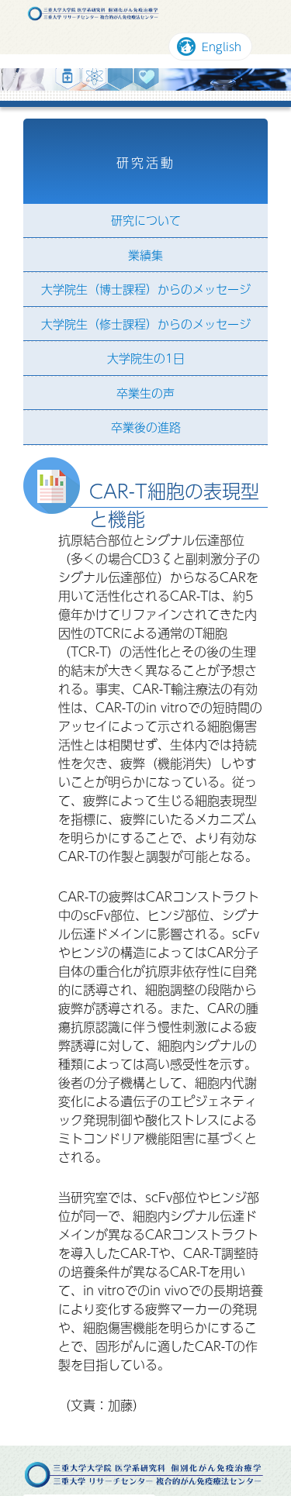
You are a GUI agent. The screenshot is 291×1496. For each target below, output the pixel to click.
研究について (146, 221)
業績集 (145, 255)
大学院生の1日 (146, 359)
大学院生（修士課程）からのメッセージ (146, 324)
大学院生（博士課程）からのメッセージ (146, 290)
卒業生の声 (145, 393)
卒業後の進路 (146, 428)
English (220, 47)
